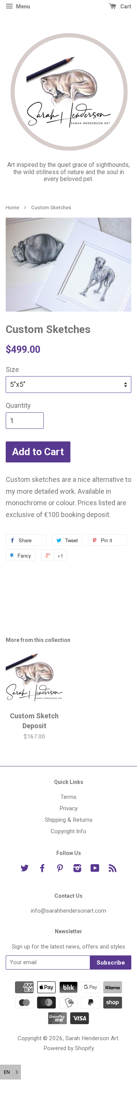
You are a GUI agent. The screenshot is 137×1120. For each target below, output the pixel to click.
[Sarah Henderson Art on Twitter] (25, 869)
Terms (68, 797)
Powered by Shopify (68, 1048)
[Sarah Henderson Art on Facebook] (42, 869)
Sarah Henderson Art (91, 1038)
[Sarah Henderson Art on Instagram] (77, 869)
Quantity (18, 405)
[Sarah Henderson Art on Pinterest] (60, 869)
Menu (22, 6)
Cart (125, 6)
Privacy (68, 808)
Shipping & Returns (68, 819)
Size (12, 369)
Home (12, 207)
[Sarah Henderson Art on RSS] (112, 869)
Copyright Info (68, 831)
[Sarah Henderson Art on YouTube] (95, 869)
